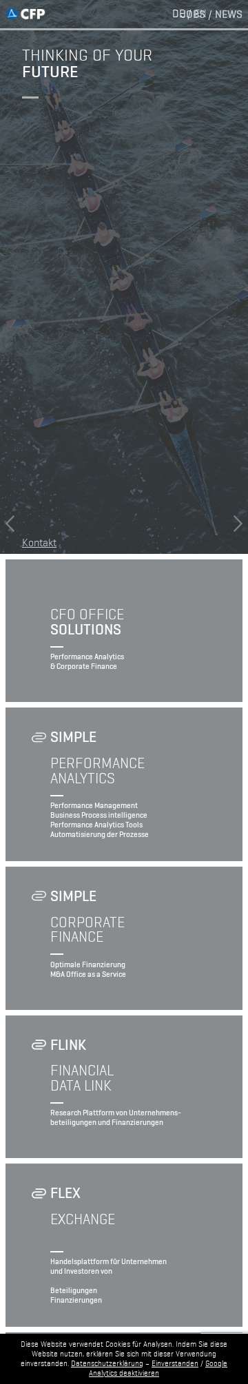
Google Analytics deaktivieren (158, 1368)
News (228, 14)
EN (200, 14)
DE (178, 14)
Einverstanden (175, 1363)
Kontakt (39, 541)
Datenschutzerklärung (107, 1363)
